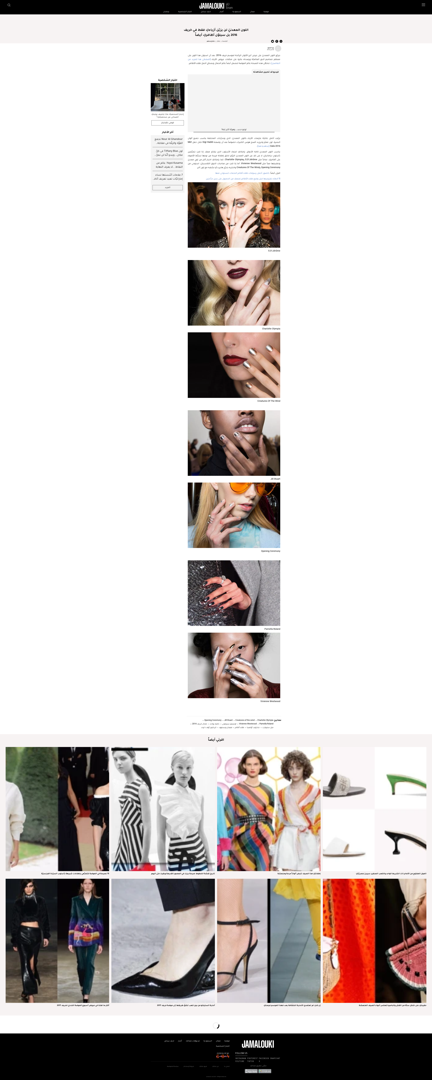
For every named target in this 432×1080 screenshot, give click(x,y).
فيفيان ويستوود (225, 727)
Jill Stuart (228, 720)
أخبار (222, 12)
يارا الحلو (271, 48)
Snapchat (275, 1059)
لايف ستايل (206, 12)
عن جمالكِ (215, 1066)
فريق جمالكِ (203, 1066)
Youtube (239, 1062)
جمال (252, 12)
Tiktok (250, 1062)
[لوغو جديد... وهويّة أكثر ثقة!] (234, 101)
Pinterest (252, 1059)
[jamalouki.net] (216, 6)
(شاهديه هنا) (263, 146)
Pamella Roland (266, 723)
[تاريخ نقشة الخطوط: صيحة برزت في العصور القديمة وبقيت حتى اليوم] (163, 809)
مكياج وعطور (211, 41)
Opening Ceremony (213, 720)
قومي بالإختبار (167, 123)
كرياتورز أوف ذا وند (208, 727)
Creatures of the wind (245, 720)
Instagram (240, 1059)
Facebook (264, 1059)
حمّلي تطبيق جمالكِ (258, 1066)
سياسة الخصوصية (173, 1066)
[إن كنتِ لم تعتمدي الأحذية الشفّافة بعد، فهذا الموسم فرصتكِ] (269, 941)
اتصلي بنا (227, 1066)
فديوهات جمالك (193, 1041)
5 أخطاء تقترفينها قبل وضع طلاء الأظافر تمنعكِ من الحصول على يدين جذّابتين (243, 178)
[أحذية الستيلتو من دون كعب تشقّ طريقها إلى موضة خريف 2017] (163, 941)
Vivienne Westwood (248, 723)
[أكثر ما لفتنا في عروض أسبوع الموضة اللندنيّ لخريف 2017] (57, 941)
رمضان (166, 12)
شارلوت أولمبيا (253, 727)
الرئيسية (224, 41)
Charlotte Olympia (265, 720)
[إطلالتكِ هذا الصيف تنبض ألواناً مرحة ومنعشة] (269, 809)
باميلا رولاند (214, 723)
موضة (266, 12)
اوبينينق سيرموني (229, 723)
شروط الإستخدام (188, 1066)
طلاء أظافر (239, 727)
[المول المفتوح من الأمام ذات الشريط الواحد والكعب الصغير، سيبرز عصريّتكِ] (374, 809)
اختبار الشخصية (185, 12)
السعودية (237, 12)
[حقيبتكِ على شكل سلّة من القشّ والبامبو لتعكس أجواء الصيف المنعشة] (374, 941)
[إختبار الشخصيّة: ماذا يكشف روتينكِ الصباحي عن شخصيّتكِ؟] (167, 97)
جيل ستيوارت (267, 727)
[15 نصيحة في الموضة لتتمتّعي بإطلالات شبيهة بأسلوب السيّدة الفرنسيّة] (57, 809)
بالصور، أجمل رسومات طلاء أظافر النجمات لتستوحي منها (242, 173)
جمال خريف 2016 (199, 723)
